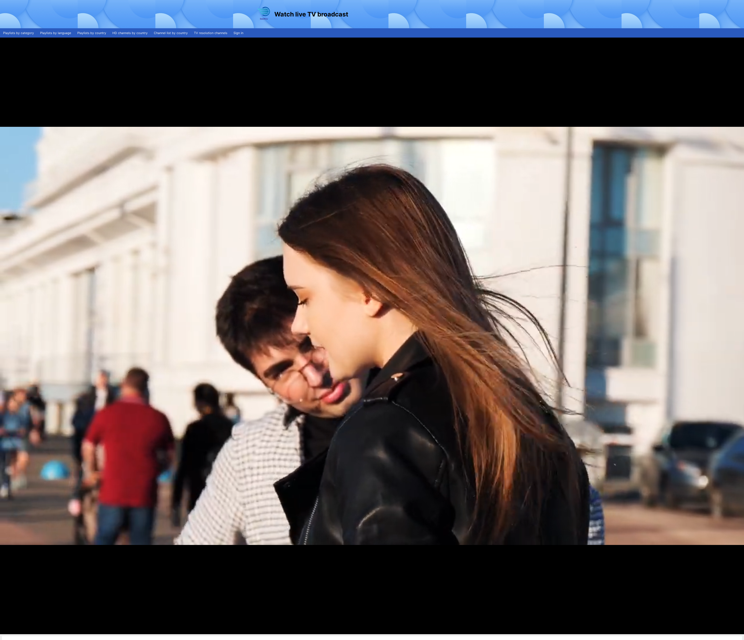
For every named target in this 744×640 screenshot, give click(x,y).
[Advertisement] (419, 14)
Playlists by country (91, 33)
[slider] (371, 631)
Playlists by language (55, 33)
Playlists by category (18, 33)
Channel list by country (171, 33)
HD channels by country (130, 33)
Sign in (238, 33)
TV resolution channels (210, 33)
